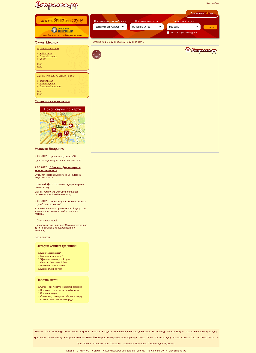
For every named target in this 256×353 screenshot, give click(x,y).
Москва (39, 331)
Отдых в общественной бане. (53, 262)
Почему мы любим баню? (52, 265)
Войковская (46, 53)
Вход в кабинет (213, 3)
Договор (141, 350)
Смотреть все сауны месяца (52, 101)
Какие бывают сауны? (50, 253)
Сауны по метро (177, 350)
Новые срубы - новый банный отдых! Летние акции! (60, 202)
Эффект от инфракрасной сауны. (55, 259)
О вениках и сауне (48, 293)
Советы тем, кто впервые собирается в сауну (61, 296)
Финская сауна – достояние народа (56, 299)
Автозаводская (47, 83)
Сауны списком (117, 42)
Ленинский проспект (50, 86)
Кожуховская (46, 81)
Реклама (95, 350)
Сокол (43, 59)
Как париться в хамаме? (51, 256)
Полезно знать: (47, 280)
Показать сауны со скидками (183, 32)
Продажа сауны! (47, 220)
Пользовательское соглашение (118, 350)
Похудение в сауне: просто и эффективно (59, 290)
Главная (70, 350)
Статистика (83, 350)
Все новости (42, 236)
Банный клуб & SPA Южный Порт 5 (55, 76)
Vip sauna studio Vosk (48, 48)
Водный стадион (48, 56)
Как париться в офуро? (51, 269)
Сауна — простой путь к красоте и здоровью (61, 287)
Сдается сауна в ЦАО (62, 155)
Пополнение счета (157, 350)
